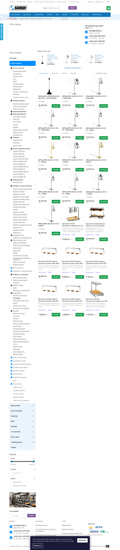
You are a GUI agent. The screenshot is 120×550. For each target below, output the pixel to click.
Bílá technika (15, 405)
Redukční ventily (17, 140)
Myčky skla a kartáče (19, 114)
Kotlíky (15, 288)
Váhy (14, 381)
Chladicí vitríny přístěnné (20, 214)
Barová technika (18, 268)
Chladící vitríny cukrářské (20, 220)
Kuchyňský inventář (19, 361)
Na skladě (17, 473)
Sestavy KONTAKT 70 (19, 174)
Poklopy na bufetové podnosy (21, 323)
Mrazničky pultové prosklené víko (22, 189)
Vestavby (14, 416)
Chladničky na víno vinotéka (21, 197)
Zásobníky (16, 311)
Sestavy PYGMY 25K (19, 156)
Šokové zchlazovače (19, 222)
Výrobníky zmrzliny (19, 390)
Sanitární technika (19, 371)
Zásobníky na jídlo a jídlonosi (21, 331)
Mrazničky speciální (18, 212)
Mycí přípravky (17, 121)
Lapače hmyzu (17, 387)
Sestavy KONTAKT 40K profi (21, 166)
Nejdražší (64, 73)
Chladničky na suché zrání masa (22, 237)
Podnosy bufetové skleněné (21, 341)
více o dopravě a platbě (95, 535)
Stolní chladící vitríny (19, 352)
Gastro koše (16, 349)
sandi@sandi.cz (95, 31)
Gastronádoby (17, 293)
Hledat (72, 8)
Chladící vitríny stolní (19, 202)
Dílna (12, 421)
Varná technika (18, 374)
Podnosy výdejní (17, 346)
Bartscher (17, 482)
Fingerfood (16, 282)
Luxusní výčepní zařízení (20, 106)
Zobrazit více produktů (72, 68)
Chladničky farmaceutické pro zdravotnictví (21, 258)
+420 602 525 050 (97, 36)
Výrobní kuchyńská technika (22, 364)
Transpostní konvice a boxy (21, 300)
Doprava (29, 2)
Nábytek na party (18, 76)
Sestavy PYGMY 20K (19, 151)
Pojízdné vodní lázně (19, 334)
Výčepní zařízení (19, 101)
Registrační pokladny (19, 377)
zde (72, 541)
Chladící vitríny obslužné (20, 217)
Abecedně (73, 73)
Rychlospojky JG (18, 135)
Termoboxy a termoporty (20, 295)
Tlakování (16, 137)
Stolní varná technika (19, 357)
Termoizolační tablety (19, 329)
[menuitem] (16, 14)
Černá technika (16, 411)
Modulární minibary (18, 264)
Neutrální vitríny (17, 227)
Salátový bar (16, 250)
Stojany (15, 344)
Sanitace (15, 124)
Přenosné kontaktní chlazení (21, 104)
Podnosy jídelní (17, 336)
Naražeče (15, 127)
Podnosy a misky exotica (20, 280)
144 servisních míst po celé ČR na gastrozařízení (46, 530)
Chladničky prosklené (19, 194)
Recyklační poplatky (42, 525)
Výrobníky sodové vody (20, 97)
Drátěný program (18, 397)
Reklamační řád (66, 525)
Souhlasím (82, 540)
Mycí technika (17, 384)
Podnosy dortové (18, 321)
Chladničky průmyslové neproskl (22, 225)
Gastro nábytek (18, 68)
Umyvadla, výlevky (18, 84)
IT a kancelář (15, 432)
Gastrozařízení (16, 63)
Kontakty (12, 2)
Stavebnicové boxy (18, 235)
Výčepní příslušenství (19, 111)
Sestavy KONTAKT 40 (19, 169)
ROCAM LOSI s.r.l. (19, 486)
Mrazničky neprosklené (19, 207)
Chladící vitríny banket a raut (21, 204)
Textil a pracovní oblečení (21, 400)
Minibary (15, 253)
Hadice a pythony (18, 132)
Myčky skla (16, 119)
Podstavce (16, 94)
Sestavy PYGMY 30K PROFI (21, 159)
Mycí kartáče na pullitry (19, 116)
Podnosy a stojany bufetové (21, 308)
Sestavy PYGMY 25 (18, 154)
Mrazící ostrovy (17, 248)
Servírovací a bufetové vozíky (21, 290)
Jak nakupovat (21, 2)
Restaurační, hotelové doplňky (22, 271)
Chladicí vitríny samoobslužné (21, 245)
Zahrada (14, 426)
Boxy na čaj (16, 316)
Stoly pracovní (17, 74)
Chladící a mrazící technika (22, 186)
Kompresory (16, 142)
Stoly (14, 79)
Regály (15, 81)
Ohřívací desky (17, 326)
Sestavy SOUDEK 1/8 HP (20, 161)
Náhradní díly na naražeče (20, 130)
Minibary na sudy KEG (19, 262)
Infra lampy (16, 298)
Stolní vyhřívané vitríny (19, 339)
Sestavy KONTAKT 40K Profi (21, 171)
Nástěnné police (17, 86)
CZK (108, 2)
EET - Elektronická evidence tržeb (46, 535)
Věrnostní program (73, 2)
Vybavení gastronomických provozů (44, 2)
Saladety (15, 209)
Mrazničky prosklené (19, 191)
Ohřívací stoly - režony (19, 305)
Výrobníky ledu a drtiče (20, 367)
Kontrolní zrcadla (18, 394)
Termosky (16, 318)
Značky (13, 447)
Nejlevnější (55, 73)
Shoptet (95, 546)
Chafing (15, 303)
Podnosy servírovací (19, 313)
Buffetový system (18, 285)
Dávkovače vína (18, 180)
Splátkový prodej (61, 2)
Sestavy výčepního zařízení (21, 148)
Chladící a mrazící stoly (19, 240)
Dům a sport (15, 437)
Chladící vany (17, 232)
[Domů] (14, 18)
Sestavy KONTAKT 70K (19, 177)
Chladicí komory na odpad (20, 255)
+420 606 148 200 (97, 41)
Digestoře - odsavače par (20, 91)
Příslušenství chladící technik (21, 199)
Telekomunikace (16, 442)
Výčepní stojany (17, 145)
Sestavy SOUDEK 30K (19, 164)
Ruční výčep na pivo (19, 109)
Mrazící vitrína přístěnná (20, 243)
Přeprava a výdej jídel (20, 274)
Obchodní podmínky (68, 529)
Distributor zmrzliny (18, 230)
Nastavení (37, 546)
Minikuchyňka (17, 89)
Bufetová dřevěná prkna (20, 277)
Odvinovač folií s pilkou (19, 71)
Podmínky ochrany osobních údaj (72, 533)
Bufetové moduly (18, 354)
